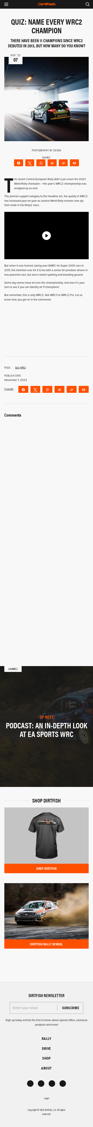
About (46, 1068)
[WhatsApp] (41, 163)
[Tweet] (30, 163)
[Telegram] (52, 163)
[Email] (74, 163)
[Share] (18, 163)
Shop (46, 1058)
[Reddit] (63, 163)
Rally (46, 1038)
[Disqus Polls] (46, 473)
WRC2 (23, 367)
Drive (46, 1048)
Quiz (17, 367)
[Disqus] (46, 586)
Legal (46, 1098)
